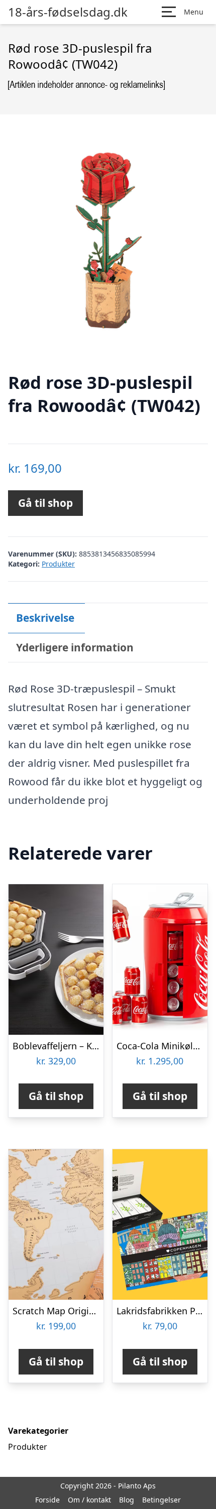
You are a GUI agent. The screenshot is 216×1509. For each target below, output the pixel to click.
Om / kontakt (89, 1499)
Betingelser (161, 1499)
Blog (126, 1499)
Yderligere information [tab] (75, 647)
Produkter (58, 564)
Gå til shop (45, 503)
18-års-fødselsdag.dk (68, 12)
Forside (47, 1499)
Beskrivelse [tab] (45, 618)
